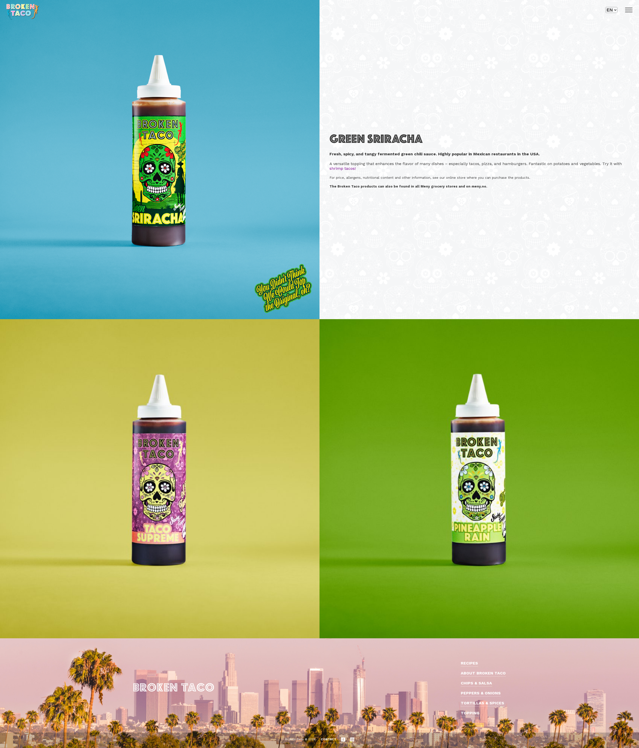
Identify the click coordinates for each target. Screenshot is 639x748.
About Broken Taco (483, 673)
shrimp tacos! (342, 168)
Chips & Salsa (476, 683)
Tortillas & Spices (482, 703)
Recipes (469, 663)
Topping (470, 713)
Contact (328, 739)
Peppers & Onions (481, 693)
